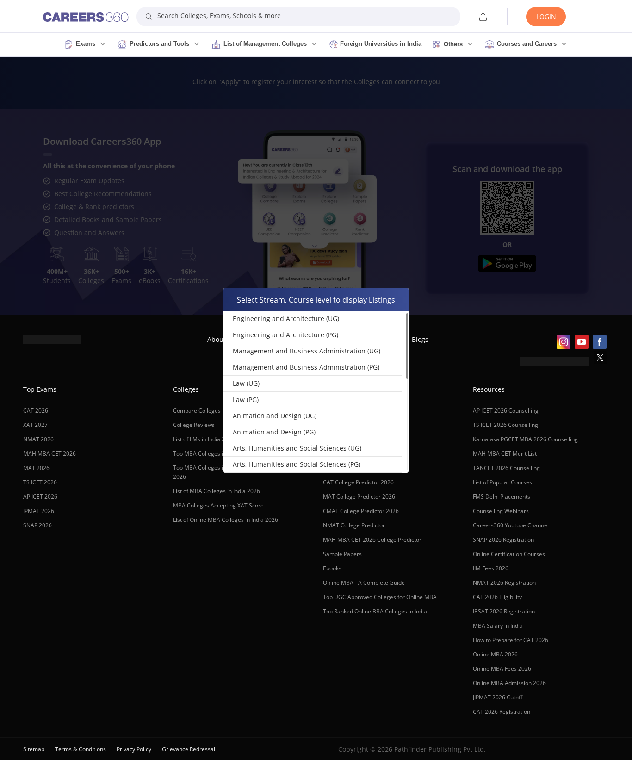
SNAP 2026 (37, 525)
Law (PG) (246, 399)
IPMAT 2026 (38, 511)
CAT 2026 (35, 410)
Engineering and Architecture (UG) (286, 318)
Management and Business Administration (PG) (306, 367)
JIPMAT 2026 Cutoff (497, 697)
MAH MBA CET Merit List (505, 453)
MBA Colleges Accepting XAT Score (218, 505)
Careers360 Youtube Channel (511, 525)
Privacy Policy (134, 749)
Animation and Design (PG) (274, 431)
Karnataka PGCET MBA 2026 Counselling (525, 439)
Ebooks (332, 568)
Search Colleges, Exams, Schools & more (219, 15)
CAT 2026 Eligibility (497, 597)
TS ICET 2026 (40, 482)
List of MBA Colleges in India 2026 (216, 491)
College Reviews (194, 425)
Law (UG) (246, 383)
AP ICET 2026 (40, 496)
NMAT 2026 (38, 439)
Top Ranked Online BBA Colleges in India (375, 611)
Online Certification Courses (509, 554)
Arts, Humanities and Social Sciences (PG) (296, 464)
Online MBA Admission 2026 (509, 683)
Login (546, 16)
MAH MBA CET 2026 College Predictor (372, 540)
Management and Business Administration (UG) (306, 350)
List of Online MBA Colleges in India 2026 (225, 520)
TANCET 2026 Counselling (506, 468)
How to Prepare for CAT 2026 (510, 640)
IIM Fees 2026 (490, 568)
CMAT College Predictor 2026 (361, 511)
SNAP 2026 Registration (503, 540)
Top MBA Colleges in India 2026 (213, 453)
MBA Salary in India (498, 626)
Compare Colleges (197, 410)
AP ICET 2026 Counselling (506, 410)
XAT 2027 (35, 425)
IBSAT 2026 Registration (504, 611)
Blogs (420, 339)
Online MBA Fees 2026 (502, 669)
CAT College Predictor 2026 (358, 482)
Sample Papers (342, 554)
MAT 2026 (36, 468)
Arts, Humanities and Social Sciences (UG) (297, 448)
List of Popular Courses (502, 482)
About (216, 339)
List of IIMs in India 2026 (204, 439)
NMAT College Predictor (354, 525)
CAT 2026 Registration (501, 712)
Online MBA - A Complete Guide (364, 583)
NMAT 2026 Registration (504, 583)
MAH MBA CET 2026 (49, 453)
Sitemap (33, 749)
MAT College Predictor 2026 (359, 496)
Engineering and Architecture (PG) (285, 334)
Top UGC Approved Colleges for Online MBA (380, 597)
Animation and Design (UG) (274, 415)
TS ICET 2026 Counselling (505, 425)
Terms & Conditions (80, 749)
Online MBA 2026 (495, 654)
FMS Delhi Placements (501, 496)
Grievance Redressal (188, 749)
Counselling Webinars (501, 511)
